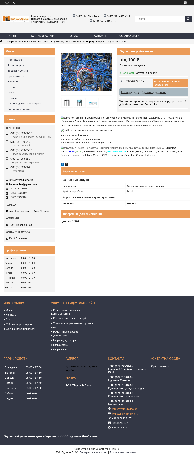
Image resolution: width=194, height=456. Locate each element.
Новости (13, 81)
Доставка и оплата (131, 36)
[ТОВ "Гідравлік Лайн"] (15, 20)
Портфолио (15, 59)
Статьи (12, 87)
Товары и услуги (42, 36)
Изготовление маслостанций (69, 318)
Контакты (100, 36)
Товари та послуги (16, 41)
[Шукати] (188, 19)
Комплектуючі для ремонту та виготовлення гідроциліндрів (67, 41)
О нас (74, 36)
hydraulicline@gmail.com (23, 184)
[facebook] (62, 164)
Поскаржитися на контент (94, 452)
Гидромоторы (60, 345)
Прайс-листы (16, 76)
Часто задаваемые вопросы (25, 103)
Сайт (8, 319)
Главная (13, 36)
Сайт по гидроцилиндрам (20, 328)
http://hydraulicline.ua (21, 180)
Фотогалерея (16, 65)
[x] (66, 164)
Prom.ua (115, 449)
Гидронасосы (60, 349)
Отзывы (12, 97)
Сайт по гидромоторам (19, 324)
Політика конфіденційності (123, 452)
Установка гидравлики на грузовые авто (72, 325)
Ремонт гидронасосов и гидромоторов (65, 333)
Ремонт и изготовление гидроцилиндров (65, 312)
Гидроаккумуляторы (64, 340)
